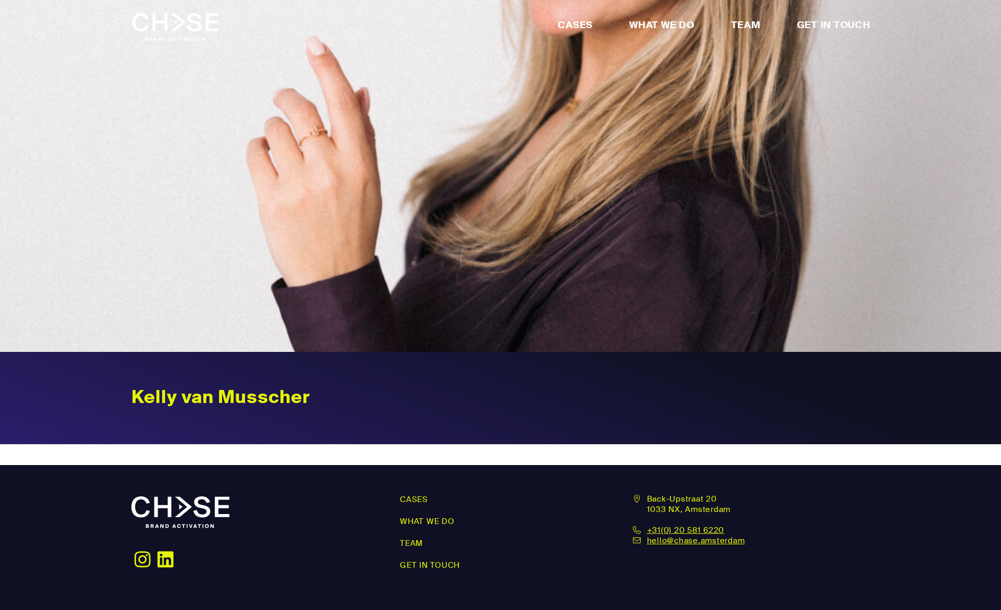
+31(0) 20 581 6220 (686, 530)
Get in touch (834, 25)
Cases (575, 25)
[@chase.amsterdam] (165, 558)
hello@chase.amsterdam (696, 540)
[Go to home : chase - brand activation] (180, 521)
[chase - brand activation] (175, 25)
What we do (427, 521)
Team (746, 25)
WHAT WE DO (661, 25)
